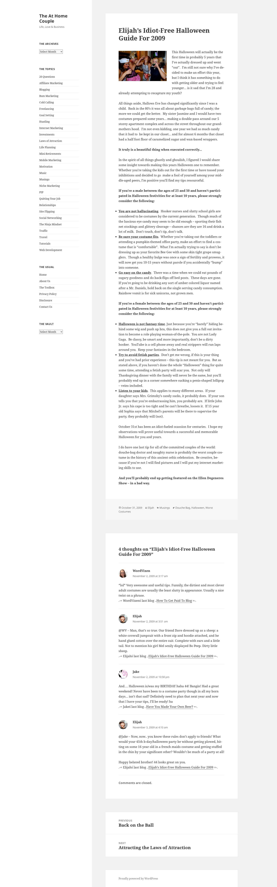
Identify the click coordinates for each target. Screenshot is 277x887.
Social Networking (50, 218)
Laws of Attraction (50, 141)
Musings (44, 179)
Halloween (197, 507)
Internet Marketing (51, 128)
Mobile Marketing (50, 160)
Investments (46, 134)
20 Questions (47, 76)
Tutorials (44, 243)
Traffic (43, 231)
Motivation (46, 166)
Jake (136, 672)
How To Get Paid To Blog (174, 601)
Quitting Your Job (49, 198)
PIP (41, 192)
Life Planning (47, 147)
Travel (43, 237)
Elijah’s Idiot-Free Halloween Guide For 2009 (180, 656)
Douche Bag (182, 507)
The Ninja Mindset (50, 224)
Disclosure (45, 300)
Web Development (50, 250)
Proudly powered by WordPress (138, 878)
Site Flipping (47, 211)
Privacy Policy (48, 294)
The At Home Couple (53, 18)
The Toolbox (46, 287)
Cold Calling (46, 102)
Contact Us (45, 307)
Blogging (44, 89)
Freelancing (46, 109)
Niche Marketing (49, 186)
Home (43, 274)
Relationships (47, 205)
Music (42, 173)
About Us (44, 281)
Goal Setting (46, 115)
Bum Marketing (48, 96)
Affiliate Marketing (51, 83)
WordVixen (141, 571)
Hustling (44, 121)
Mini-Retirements (50, 153)
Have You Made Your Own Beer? (169, 707)
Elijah (151, 507)
